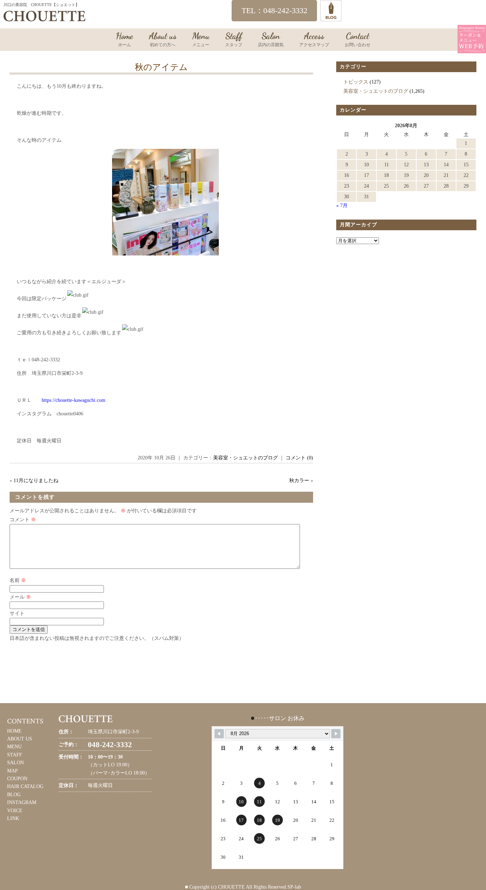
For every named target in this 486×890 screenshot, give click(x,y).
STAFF (14, 754)
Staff (233, 39)
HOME (14, 731)
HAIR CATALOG (25, 786)
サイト (17, 613)
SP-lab (294, 887)
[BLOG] (331, 18)
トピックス (355, 82)
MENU (14, 746)
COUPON (17, 778)
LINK (13, 818)
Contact (357, 39)
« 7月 (342, 205)
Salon (271, 39)
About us (162, 39)
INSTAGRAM (21, 802)
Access (314, 39)
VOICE (14, 810)
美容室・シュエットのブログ (245, 457)
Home (124, 39)
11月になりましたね (36, 480)
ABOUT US (19, 738)
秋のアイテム (161, 67)
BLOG (14, 794)
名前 (18, 580)
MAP (12, 770)
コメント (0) (299, 457)
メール (20, 597)
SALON (15, 762)
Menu (201, 39)
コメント (23, 519)
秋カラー (299, 480)
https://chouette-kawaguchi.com (73, 400)
